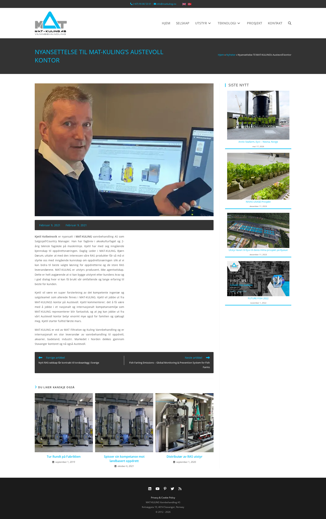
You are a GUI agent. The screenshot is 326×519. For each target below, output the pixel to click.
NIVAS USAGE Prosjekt (258, 201)
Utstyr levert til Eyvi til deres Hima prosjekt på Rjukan (258, 250)
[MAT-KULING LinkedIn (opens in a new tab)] (149, 488)
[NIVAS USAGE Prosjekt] (258, 176)
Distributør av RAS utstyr (184, 456)
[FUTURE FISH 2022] (258, 278)
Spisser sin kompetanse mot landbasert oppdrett (124, 458)
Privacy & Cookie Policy (163, 497)
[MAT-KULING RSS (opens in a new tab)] (179, 488)
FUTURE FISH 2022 (258, 298)
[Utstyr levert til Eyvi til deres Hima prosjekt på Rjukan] (258, 230)
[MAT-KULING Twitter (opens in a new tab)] (172, 488)
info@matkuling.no (166, 3)
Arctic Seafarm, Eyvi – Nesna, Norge (258, 141)
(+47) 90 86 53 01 (141, 3)
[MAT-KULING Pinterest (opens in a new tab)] (165, 488)
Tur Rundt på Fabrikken (64, 456)
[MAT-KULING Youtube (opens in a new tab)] (157, 488)
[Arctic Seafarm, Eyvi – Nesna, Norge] (258, 115)
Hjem (221, 54)
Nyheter (230, 54)
